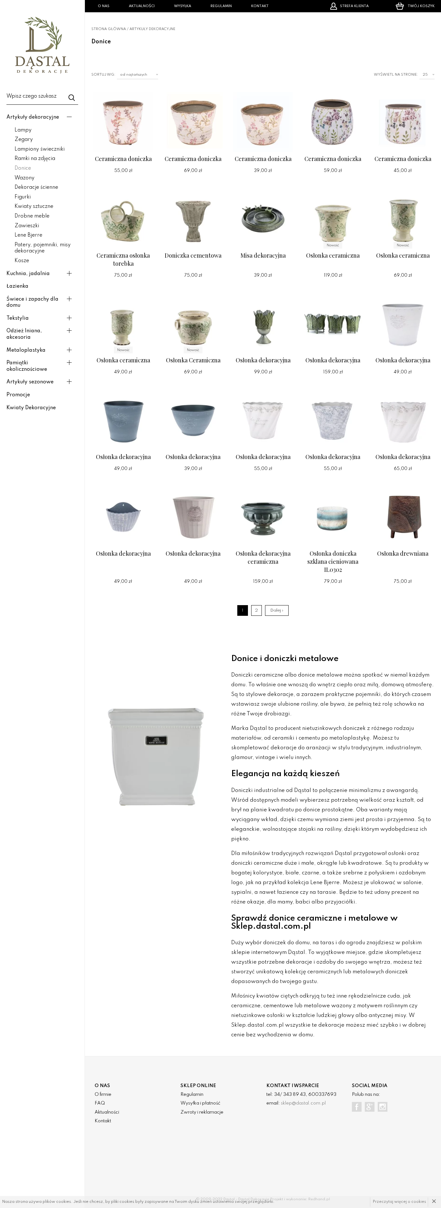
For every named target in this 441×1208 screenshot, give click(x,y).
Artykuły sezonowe (30, 382)
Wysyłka (182, 6)
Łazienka (17, 286)
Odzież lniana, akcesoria (24, 334)
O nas (103, 6)
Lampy (23, 130)
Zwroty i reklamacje (201, 1112)
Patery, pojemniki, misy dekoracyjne (43, 248)
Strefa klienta (354, 6)
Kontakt (260, 6)
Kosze (22, 260)
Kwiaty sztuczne (34, 206)
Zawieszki (27, 226)
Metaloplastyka (26, 350)
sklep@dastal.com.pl (303, 1103)
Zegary (24, 139)
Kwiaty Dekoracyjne (31, 408)
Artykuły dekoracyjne (32, 117)
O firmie (103, 1094)
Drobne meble (32, 216)
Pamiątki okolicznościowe (26, 366)
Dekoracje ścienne (36, 187)
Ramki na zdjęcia (35, 158)
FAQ (100, 1103)
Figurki (23, 197)
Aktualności (142, 6)
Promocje (18, 395)
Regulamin (221, 6)
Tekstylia (17, 318)
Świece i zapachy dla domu (32, 302)
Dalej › (276, 610)
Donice (23, 168)
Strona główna (108, 29)
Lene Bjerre (28, 235)
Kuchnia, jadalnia (28, 273)
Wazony (25, 178)
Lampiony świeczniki (40, 149)
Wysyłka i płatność (200, 1103)
